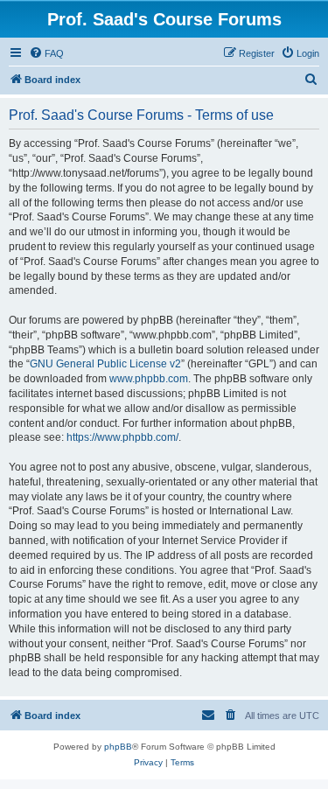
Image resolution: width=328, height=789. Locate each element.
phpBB (118, 746)
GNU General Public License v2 (105, 364)
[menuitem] (46, 53)
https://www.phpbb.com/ (122, 437)
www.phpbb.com (148, 379)
